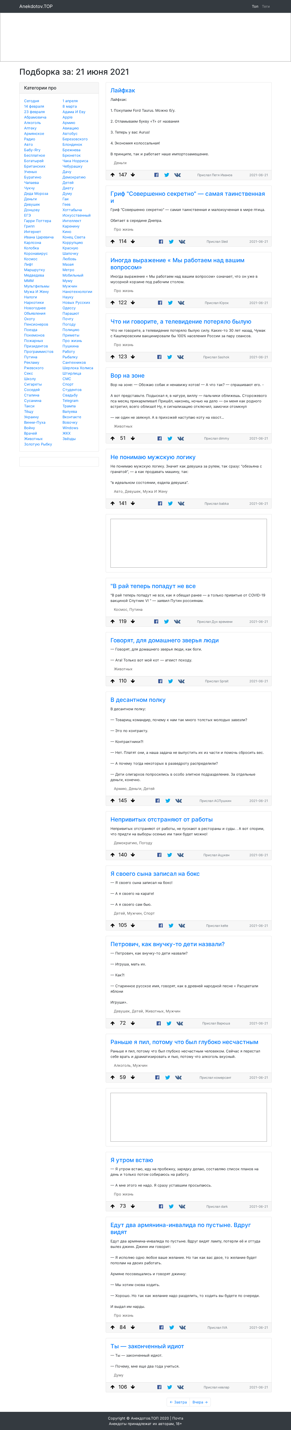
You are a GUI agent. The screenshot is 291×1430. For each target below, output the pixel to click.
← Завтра (178, 1402)
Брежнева (71, 150)
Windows (70, 428)
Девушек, (133, 491)
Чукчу (29, 188)
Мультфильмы (36, 286)
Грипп (29, 226)
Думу (67, 193)
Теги (267, 6)
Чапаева (31, 182)
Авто (28, 144)
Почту (68, 319)
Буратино (32, 177)
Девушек (32, 204)
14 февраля (34, 106)
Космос (31, 259)
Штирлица (72, 373)
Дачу (67, 171)
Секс (28, 373)
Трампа (69, 406)
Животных (33, 438)
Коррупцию (73, 242)
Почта (177, 1418)
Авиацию (71, 128)
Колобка (31, 248)
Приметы (71, 335)
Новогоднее (35, 308)
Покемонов (34, 335)
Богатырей (34, 160)
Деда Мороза (36, 193)
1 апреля (70, 101)
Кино (67, 231)
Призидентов (36, 346)
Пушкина (71, 346)
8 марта (70, 106)
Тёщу (28, 411)
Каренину (71, 226)
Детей (68, 182)
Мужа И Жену (36, 291)
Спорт (68, 384)
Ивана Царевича (39, 237)
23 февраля (34, 111)
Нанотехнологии (77, 291)
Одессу (69, 308)
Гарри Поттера (37, 220)
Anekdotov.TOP (36, 6)
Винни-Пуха (34, 422)
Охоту (29, 319)
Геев (66, 204)
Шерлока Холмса (78, 368)
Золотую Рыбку (38, 444)
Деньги (30, 199)
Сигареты (33, 384)
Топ (255, 6)
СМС (67, 378)
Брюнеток (72, 155)
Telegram (70, 400)
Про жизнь (72, 340)
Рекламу (31, 362)
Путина (30, 357)
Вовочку (70, 422)
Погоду (69, 324)
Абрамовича (35, 117)
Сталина (31, 395)
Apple (68, 117)
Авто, (119, 491)
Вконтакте (72, 417)
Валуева (70, 411)
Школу (30, 378)
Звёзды (69, 438)
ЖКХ (66, 433)
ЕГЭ (27, 215)
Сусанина (32, 400)
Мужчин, (135, 913)
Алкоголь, (123, 1065)
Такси (29, 406)
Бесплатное (34, 155)
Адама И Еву (74, 111)
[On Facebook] (156, 174)
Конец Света (74, 237)
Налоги (30, 297)
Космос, (121, 609)
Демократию (74, 177)
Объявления (34, 313)
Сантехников (74, 362)
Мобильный (73, 275)
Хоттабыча (72, 210)
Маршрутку (34, 269)
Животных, (155, 1011)
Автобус (70, 133)
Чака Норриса (75, 160)
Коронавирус (36, 253)
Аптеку (30, 128)
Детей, (120, 913)
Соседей (32, 389)
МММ (29, 280)
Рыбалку (70, 357)
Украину (31, 417)
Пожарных (33, 340)
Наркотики (34, 302)
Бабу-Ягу (32, 150)
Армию (69, 122)
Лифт (28, 264)
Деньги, (135, 788)
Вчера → (200, 1402)
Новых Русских (76, 302)
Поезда (30, 329)
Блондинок (72, 144)
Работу (69, 351)
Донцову (32, 210)
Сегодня (31, 101)
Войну (29, 428)
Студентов (72, 389)
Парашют (71, 313)
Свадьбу (70, 395)
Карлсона (32, 242)
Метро (68, 269)
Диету (68, 188)
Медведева (34, 275)
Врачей (30, 433)
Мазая (68, 264)
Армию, (121, 788)
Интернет (32, 231)
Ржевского (34, 368)
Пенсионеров (36, 324)
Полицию (71, 329)
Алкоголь (32, 122)
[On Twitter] (166, 174)
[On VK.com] (178, 174)
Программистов (38, 351)
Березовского (75, 139)
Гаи (66, 199)
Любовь (69, 259)
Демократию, (126, 843)
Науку (68, 297)
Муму (68, 280)
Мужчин (70, 286)
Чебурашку (73, 166)
